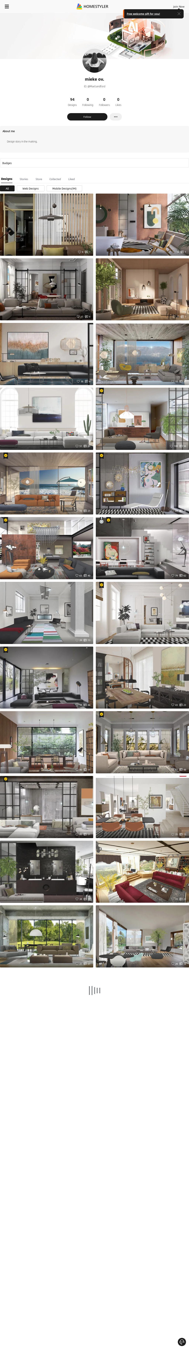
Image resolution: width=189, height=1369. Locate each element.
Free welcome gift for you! (143, 14)
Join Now (179, 6)
